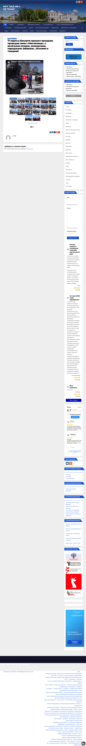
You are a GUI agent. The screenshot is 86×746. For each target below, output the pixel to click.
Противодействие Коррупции (73, 176)
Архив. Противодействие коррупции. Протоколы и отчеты (68, 698)
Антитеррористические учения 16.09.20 (69, 690)
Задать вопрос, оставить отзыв (73, 543)
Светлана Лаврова (77, 739)
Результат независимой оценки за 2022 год (72, 735)
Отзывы (59, 731)
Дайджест (63, 31)
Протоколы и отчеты (77, 733)
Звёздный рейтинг (71, 231)
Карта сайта (79, 724)
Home (78, 671)
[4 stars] (71, 234)
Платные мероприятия (71, 173)
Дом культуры (15, 31)
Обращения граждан (34, 24)
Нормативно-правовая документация (54, 730)
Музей (32, 31)
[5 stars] (72, 234)
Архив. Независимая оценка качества (73, 692)
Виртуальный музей (70, 133)
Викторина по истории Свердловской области (71, 707)
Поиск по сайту (78, 731)
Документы (20, 24)
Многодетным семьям (42, 27)
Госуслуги (68, 474)
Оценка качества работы (68, 731)
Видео (6, 31)
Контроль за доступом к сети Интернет (53, 726)
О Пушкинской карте (20, 27)
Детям (80, 709)
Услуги (31, 27)
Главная (11, 24)
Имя (68, 197)
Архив (80, 690)
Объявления (53, 31)
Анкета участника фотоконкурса (74, 684)
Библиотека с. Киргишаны (68, 27)
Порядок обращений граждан (64, 733)
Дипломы (68, 143)
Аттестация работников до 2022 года (73, 699)
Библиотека (55, 27)
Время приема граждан (67, 709)
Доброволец (69, 146)
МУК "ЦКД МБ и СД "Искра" (11, 7)
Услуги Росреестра (70, 478)
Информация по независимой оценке (66, 724)
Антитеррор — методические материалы (72, 688)
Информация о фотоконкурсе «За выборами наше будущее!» (67, 722)
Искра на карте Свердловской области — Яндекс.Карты (73, 453)
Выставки (68, 136)
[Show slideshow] (32, 123)
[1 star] (67, 234)
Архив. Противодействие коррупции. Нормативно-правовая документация (64, 696)
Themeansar (30, 671)
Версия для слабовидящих (74, 57)
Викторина (68, 126)
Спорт (67, 182)
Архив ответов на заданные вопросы (54, 692)
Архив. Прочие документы (50, 699)
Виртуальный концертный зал (73, 129)
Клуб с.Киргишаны (41, 31)
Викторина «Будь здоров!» (53, 707)
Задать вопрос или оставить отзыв (74, 720)
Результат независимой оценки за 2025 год (72, 737)
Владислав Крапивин (56, 709)
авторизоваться (29, 148)
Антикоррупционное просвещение (67, 686)
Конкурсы (68, 163)
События (24, 31)
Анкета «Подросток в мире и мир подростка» (55, 684)
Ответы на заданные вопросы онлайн (73, 730)
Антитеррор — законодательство (54, 688)
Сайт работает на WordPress (10, 671)
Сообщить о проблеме (75, 642)
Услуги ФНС (68, 476)
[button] (81, 27)
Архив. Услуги (60, 699)
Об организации (48, 24)
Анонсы (67, 106)
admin (15, 135)
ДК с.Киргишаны (58, 718)
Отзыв (68, 208)
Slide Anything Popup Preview (75, 743)
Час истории (69, 186)
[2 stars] (69, 234)
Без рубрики (69, 113)
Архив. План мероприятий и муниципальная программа (69, 694)
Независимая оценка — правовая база (73, 728)
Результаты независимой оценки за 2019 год (61, 739)
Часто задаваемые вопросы (65, 24)
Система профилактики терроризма (57, 741)
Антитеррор (8, 27)
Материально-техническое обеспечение (72, 726)
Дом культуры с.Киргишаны (75, 718)
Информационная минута (72, 156)
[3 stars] (70, 234)
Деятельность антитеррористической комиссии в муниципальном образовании (63, 711)
